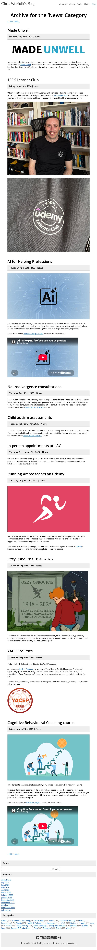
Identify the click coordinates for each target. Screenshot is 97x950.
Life (62, 923)
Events (51, 920)
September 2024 (60, 95)
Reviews (73, 925)
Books (79, 4)
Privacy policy (60, 943)
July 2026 (5, 882)
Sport (3, 928)
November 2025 (8, 902)
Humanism (51, 923)
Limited (73, 923)
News (38, 36)
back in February (26, 669)
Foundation (6, 923)
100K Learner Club (23, 79)
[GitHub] (52, 938)
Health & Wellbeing (34, 923)
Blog (94, 4)
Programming (22, 925)
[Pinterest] (48, 938)
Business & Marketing (21, 920)
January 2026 (6, 897)
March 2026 (6, 892)
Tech (36, 928)
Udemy (79, 546)
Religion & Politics (57, 925)
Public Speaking (39, 925)
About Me (63, 4)
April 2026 (5, 890)
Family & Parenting (67, 920)
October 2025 (7, 905)
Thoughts (47, 928)
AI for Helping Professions (29, 261)
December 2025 (7, 900)
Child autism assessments (29, 417)
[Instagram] (59, 938)
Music (83, 923)
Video (68, 928)
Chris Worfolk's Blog (18, 3)
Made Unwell (18, 30)
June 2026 (5, 885)
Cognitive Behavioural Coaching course (40, 722)
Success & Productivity (20, 928)
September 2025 (8, 907)
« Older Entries (13, 21)
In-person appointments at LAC (34, 445)
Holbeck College (32, 802)
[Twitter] (37, 938)
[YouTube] (44, 938)
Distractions (39, 920)
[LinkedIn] (41, 938)
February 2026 (7, 895)
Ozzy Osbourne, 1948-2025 (30, 559)
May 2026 (5, 887)
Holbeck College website (33, 334)
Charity (72, 4)
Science (85, 925)
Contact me (71, 943)
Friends (19, 923)
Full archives (6, 910)
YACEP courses (20, 651)
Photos (87, 4)
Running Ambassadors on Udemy (35, 474)
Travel (58, 928)
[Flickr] (55, 938)
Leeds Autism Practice (34, 407)
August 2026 (6, 880)
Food (81, 920)
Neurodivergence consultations (34, 386)
